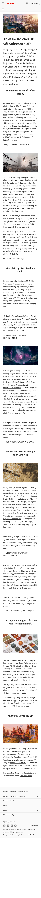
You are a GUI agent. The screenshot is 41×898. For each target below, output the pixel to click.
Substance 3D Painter (11, 396)
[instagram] (8, 826)
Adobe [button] (5, 810)
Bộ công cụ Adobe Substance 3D (15, 281)
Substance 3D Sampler (12, 388)
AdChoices (34, 835)
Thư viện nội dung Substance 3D (15, 660)
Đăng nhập (34, 3)
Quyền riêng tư (31, 829)
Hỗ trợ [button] (5, 805)
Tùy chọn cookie (19, 832)
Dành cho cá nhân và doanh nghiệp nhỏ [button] (15, 791)
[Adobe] (10, 3)
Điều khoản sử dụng (8, 832)
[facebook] (4, 826)
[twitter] (12, 826)
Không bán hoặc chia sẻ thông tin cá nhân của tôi (15, 835)
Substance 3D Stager (18, 763)
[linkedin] (15, 826)
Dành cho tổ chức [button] (8, 801)
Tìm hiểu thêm (26, 776)
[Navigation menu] (3, 3)
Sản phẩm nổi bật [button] (8, 815)
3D (3, 9)
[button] (27, 3)
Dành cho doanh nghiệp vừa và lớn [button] (14, 796)
